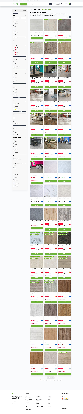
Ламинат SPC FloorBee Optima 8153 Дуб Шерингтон (64, 269)
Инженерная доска (28, 399)
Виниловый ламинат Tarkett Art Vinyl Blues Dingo (63, 150)
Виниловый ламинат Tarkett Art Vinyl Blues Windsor (63, 102)
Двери (26, 406)
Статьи (49, 400)
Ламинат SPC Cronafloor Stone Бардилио (36, 199)
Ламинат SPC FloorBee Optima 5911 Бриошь (37, 269)
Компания (13, 0)
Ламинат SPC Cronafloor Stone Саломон (63, 175)
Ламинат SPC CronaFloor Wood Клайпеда (63, 366)
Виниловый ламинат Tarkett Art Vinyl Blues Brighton (63, 33)
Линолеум (37, 400)
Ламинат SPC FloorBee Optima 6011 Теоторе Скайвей (51, 269)
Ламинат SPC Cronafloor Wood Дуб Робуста (64, 317)
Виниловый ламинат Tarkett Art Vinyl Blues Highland (50, 126)
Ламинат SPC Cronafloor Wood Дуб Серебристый (37, 317)
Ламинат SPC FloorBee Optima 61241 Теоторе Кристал (36, 245)
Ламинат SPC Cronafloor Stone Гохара (63, 199)
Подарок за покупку (34, 108)
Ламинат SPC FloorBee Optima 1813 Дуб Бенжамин (51, 245)
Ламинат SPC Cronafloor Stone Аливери (50, 175)
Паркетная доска (28, 397)
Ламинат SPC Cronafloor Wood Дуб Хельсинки (51, 317)
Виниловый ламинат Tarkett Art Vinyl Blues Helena (36, 175)
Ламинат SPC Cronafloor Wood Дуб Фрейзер (51, 221)
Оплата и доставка (25, 0)
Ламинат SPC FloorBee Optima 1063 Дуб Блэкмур (51, 293)
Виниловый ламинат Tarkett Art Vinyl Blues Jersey (36, 55)
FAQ (48, 402)
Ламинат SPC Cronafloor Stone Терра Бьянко (50, 199)
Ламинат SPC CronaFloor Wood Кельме (50, 342)
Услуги (30, 0)
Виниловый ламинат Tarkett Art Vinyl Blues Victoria (36, 102)
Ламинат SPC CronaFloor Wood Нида (36, 342)
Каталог (49, 397)
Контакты (37, 0)
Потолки (37, 403)
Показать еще (19, 97)
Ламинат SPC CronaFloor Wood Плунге (36, 366)
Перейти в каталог (28, 409)
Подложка (27, 402)
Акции (33, 0)
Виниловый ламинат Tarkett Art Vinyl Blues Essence (63, 126)
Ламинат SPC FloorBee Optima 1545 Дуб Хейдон (37, 293)
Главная (49, 396)
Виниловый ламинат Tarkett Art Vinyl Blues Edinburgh (63, 55)
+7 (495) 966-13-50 (58, 3)
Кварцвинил (39, 9)
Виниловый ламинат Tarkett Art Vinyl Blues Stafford (50, 78)
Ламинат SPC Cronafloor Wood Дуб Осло (51, 366)
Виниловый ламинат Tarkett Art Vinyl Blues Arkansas (50, 55)
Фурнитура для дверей (39, 406)
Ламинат (26, 396)
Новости (49, 399)
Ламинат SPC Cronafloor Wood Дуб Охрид (64, 342)
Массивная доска (39, 397)
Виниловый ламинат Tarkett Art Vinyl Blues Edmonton (36, 126)
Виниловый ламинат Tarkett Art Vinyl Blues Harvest (50, 150)
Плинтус (37, 402)
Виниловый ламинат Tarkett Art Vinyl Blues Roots (36, 78)
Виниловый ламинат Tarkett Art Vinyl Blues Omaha (63, 78)
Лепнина (26, 403)
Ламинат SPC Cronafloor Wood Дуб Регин (64, 293)
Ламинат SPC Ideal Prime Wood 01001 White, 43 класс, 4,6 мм (36, 33)
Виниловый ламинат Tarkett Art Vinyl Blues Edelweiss (50, 33)
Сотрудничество (18, 0)
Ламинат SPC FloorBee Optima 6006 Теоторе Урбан (64, 245)
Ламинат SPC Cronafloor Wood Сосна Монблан (63, 221)
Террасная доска (39, 399)
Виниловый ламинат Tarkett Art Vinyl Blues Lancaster (36, 150)
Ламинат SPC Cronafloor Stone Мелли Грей (36, 221)
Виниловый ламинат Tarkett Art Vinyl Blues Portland (50, 102)
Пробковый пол (28, 400)
